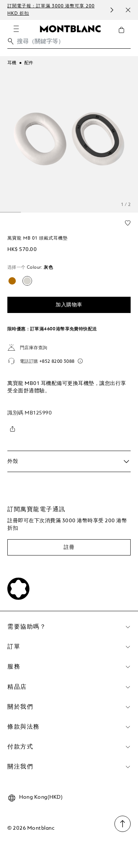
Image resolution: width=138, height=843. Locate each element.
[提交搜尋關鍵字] (10, 41)
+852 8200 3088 (57, 361)
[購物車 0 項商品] (124, 35)
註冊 (69, 547)
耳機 (12, 63)
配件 (28, 63)
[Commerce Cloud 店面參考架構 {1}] (70, 28)
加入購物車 (69, 304)
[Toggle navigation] (16, 29)
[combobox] (69, 43)
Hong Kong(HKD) (41, 797)
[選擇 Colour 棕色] (12, 281)
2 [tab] (10, 212)
